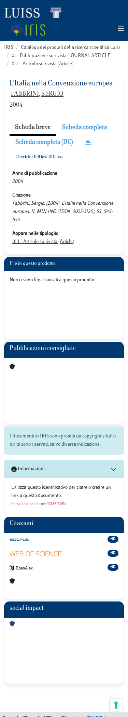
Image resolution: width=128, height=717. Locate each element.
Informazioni (31, 469)
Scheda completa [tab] (84, 128)
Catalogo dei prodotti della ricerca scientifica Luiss (70, 47)
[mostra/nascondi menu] (121, 29)
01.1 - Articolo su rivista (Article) (42, 64)
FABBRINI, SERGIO (37, 94)
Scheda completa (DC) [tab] (44, 142)
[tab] (88, 142)
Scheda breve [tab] (33, 127)
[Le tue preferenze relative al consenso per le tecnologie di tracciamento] (116, 705)
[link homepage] (36, 12)
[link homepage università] (27, 29)
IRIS (8, 47)
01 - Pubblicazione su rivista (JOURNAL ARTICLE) (62, 55)
